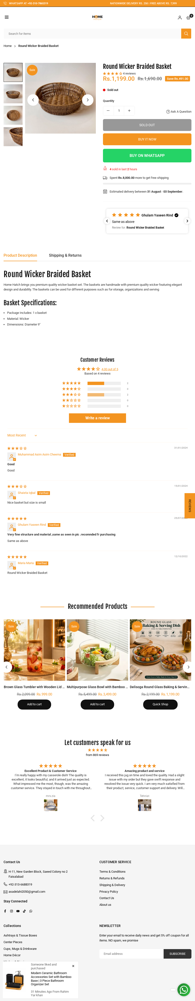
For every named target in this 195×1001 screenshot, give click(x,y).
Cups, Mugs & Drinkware (20, 949)
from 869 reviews (97, 755)
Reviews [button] (190, 505)
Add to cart (34, 704)
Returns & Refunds (112, 878)
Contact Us (106, 898)
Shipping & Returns (65, 255)
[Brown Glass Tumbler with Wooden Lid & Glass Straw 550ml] (34, 650)
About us (105, 904)
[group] (60, 98)
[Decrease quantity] (108, 110)
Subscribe (177, 954)
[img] (17, 448)
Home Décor (12, 955)
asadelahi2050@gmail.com (27, 891)
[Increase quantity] (129, 110)
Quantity (108, 101)
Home (8, 46)
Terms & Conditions (112, 871)
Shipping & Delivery (112, 885)
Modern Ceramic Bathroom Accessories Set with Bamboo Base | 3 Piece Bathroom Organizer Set (51, 978)
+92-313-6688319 (20, 884)
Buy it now (147, 139)
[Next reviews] (187, 221)
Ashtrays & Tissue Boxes (20, 935)
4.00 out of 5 (110, 369)
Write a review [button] (97, 418)
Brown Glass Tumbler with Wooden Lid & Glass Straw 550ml (48, 687)
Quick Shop (160, 704)
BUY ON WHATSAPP (147, 155)
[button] (6, 18)
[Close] (73, 965)
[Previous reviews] (107, 221)
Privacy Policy (108, 891)
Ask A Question (180, 111)
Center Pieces (13, 942)
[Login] (180, 18)
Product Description (20, 255)
